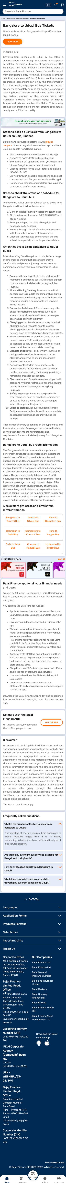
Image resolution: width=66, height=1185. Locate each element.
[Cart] (62, 5)
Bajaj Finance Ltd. (41, 967)
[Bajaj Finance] (15, 4)
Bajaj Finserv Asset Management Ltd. (42, 1018)
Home (7, 1182)
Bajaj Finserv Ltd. (41, 962)
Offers (45, 1182)
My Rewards (21, 1182)
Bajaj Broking (39, 1002)
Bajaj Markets (39, 989)
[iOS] (47, 1043)
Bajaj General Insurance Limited (41, 974)
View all (61, 559)
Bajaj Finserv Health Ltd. (43, 1009)
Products (33, 1177)
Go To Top (34, 899)
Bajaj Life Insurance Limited (42, 982)
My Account (59, 1182)
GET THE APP (51, 722)
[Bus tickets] (33, 122)
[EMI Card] (48, 4)
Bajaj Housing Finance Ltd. (39, 996)
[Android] (39, 1043)
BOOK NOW (13, 41)
